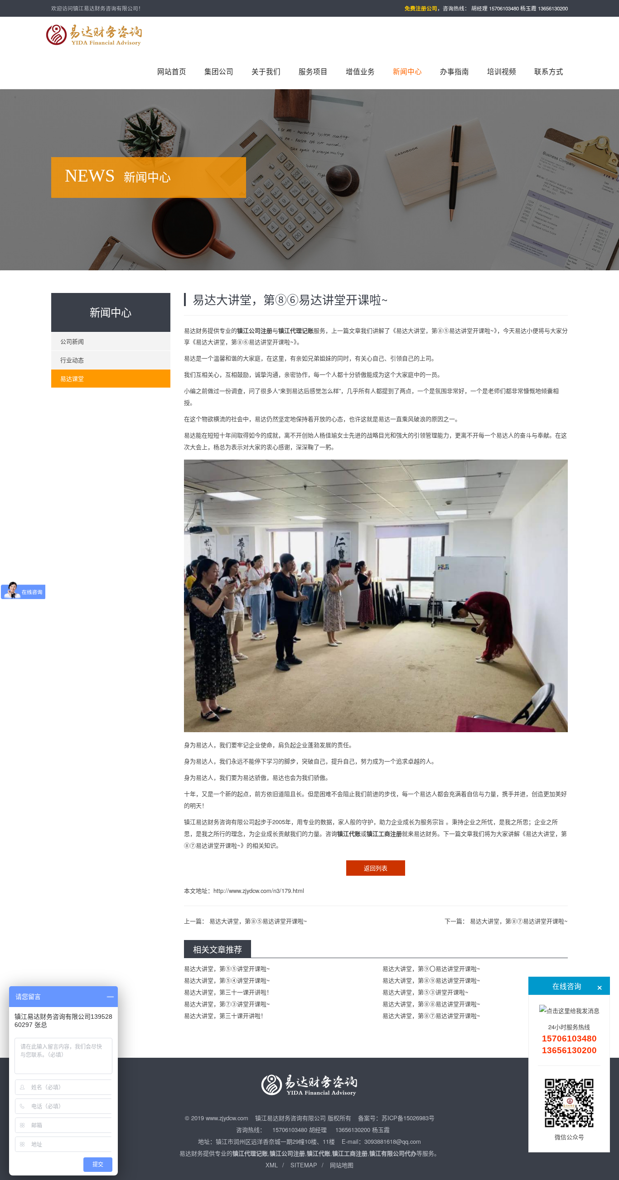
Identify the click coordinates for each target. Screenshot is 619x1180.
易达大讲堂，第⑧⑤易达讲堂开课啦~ (258, 920)
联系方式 (548, 71)
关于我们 (265, 71)
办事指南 (454, 71)
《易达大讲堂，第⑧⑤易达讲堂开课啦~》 (443, 330)
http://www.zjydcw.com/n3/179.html (258, 890)
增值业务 (360, 71)
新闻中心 (407, 71)
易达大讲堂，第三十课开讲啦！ (225, 1015)
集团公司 (218, 71)
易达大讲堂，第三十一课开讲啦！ (228, 992)
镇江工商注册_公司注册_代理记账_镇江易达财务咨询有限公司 (94, 35)
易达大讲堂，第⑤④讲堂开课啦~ (227, 980)
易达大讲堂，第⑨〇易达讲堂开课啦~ (431, 968)
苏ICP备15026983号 (408, 1117)
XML (272, 1165)
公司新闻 (72, 341)
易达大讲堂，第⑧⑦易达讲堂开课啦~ (519, 920)
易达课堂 (72, 378)
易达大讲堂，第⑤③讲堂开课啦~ (425, 992)
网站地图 (341, 1165)
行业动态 (72, 359)
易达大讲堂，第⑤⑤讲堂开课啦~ (227, 968)
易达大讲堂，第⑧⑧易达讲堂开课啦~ (431, 1003)
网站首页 (171, 71)
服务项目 (313, 71)
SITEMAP (303, 1165)
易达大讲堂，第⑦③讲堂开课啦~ (227, 1003)
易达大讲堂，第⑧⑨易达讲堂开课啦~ (431, 980)
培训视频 (501, 71)
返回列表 (375, 867)
